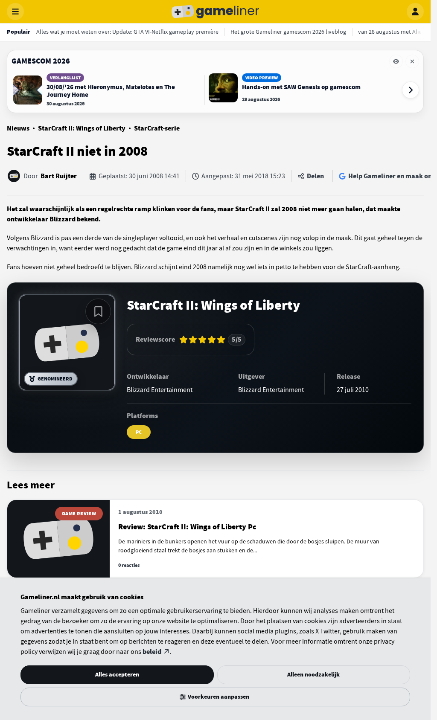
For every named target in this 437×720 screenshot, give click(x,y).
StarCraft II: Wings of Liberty (81, 128)
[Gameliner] (215, 11)
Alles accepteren (117, 675)
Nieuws (18, 128)
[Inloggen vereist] (98, 311)
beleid (152, 651)
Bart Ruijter (59, 176)
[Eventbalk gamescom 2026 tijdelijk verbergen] (396, 61)
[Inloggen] (415, 11)
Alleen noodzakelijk (313, 675)
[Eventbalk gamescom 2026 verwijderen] (412, 61)
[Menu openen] (15, 11)
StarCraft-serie (157, 128)
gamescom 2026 (41, 61)
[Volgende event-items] (410, 90)
